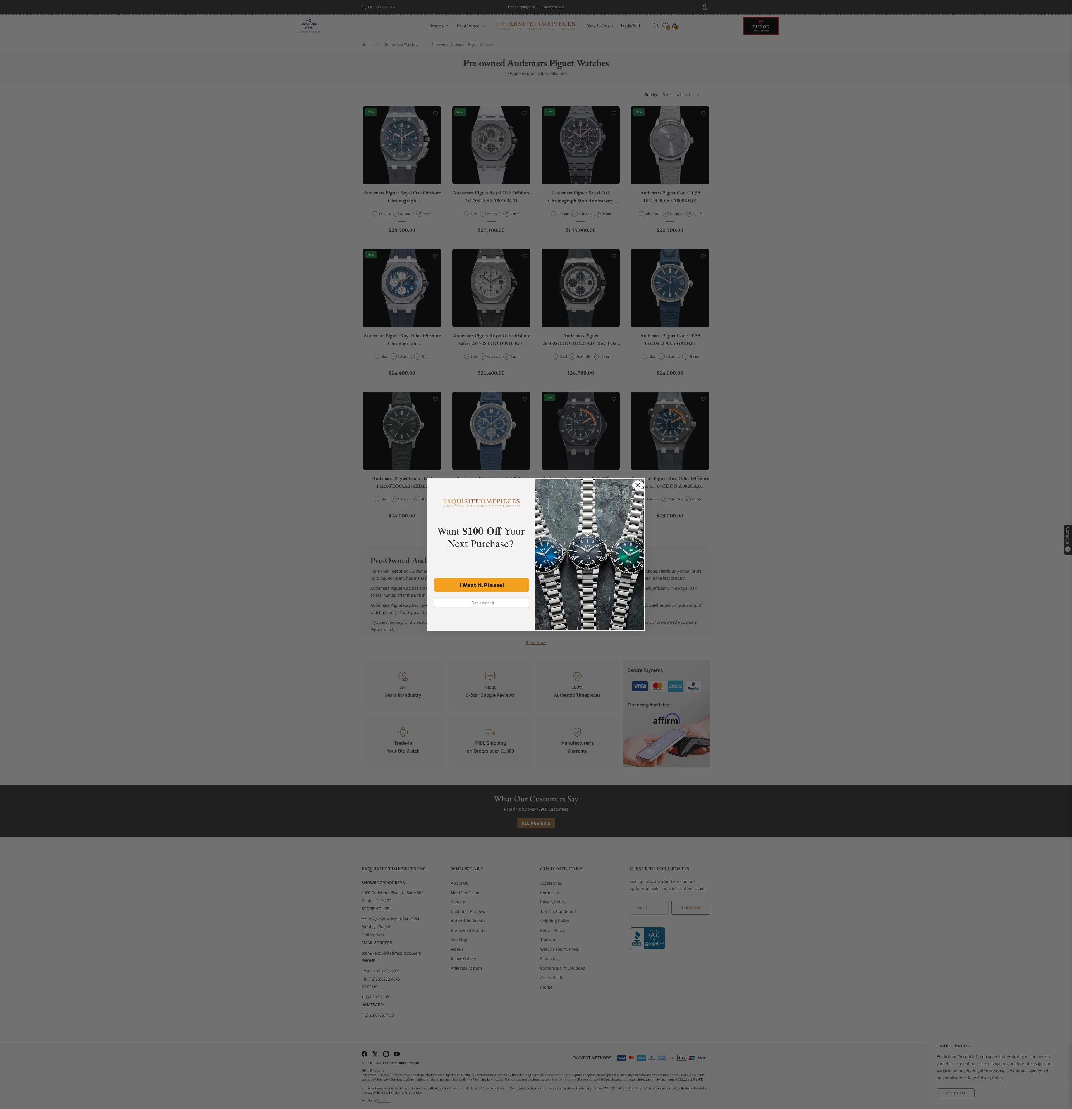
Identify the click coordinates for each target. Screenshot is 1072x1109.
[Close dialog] (638, 485)
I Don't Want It (481, 603)
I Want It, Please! (482, 585)
